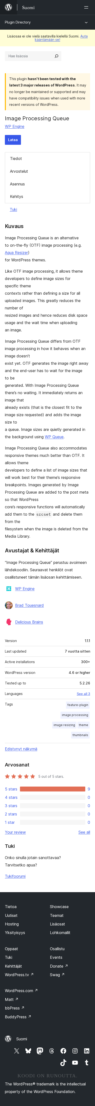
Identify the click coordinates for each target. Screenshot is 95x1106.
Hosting (12, 924)
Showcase (59, 906)
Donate (59, 966)
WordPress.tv (19, 974)
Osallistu (57, 948)
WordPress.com (21, 990)
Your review (15, 832)
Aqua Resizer (16, 252)
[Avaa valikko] (87, 7)
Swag (57, 974)
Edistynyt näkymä (21, 748)
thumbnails (80, 735)
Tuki (13, 209)
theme (83, 725)
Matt (12, 999)
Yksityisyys (15, 932)
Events (56, 957)
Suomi (21, 1038)
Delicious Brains (29, 622)
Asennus (17, 184)
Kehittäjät (13, 966)
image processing (75, 715)
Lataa (13, 140)
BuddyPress (18, 1016)
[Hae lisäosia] (56, 56)
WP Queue (54, 436)
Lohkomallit (60, 932)
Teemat (57, 915)
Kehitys (16, 196)
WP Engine (14, 126)
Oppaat (11, 948)
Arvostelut (19, 171)
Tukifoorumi (15, 876)
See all (84, 832)
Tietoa (11, 906)
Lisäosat (57, 924)
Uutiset (11, 915)
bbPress (15, 1008)
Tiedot (16, 158)
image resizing (64, 725)
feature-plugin (77, 705)
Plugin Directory (18, 22)
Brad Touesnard (29, 605)
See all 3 (83, 694)
